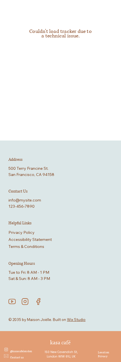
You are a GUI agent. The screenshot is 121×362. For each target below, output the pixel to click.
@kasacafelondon (21, 351)
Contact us (17, 357)
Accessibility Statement (30, 239)
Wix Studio (76, 319)
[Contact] (6, 356)
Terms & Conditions (26, 246)
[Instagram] (6, 349)
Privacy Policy (21, 232)
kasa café (60, 342)
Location (103, 352)
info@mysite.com (24, 200)
